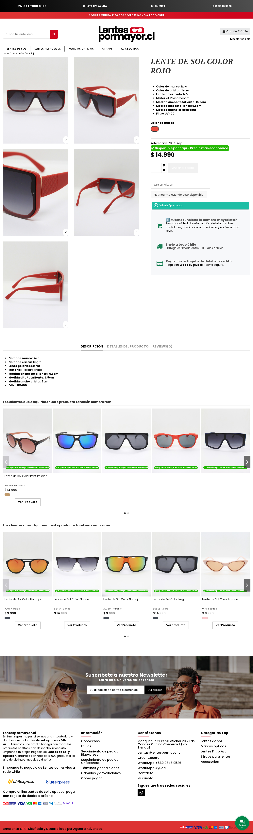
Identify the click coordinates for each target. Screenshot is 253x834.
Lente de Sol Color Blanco (71, 599)
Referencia (158, 143)
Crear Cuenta (149, 757)
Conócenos (90, 741)
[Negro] (7, 618)
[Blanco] (56, 618)
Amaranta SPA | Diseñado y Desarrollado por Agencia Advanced (52, 829)
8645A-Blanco (62, 608)
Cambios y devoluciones (101, 773)
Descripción (92, 347)
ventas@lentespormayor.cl (159, 752)
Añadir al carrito (183, 168)
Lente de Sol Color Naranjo (23, 599)
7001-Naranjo (12, 608)
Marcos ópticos (213, 746)
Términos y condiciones (100, 768)
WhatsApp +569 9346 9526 (159, 763)
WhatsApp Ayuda (152, 768)
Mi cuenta (145, 778)
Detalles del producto (127, 347)
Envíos (86, 746)
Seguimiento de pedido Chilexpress (100, 761)
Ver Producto (27, 502)
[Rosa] (205, 618)
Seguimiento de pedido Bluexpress (100, 753)
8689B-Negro (160, 608)
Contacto (145, 773)
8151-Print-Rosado (15, 485)
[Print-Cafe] (7, 494)
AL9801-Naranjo (112, 608)
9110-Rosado (209, 608)
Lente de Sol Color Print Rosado (26, 476)
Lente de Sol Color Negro (170, 599)
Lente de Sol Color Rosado (220, 599)
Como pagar (91, 778)
